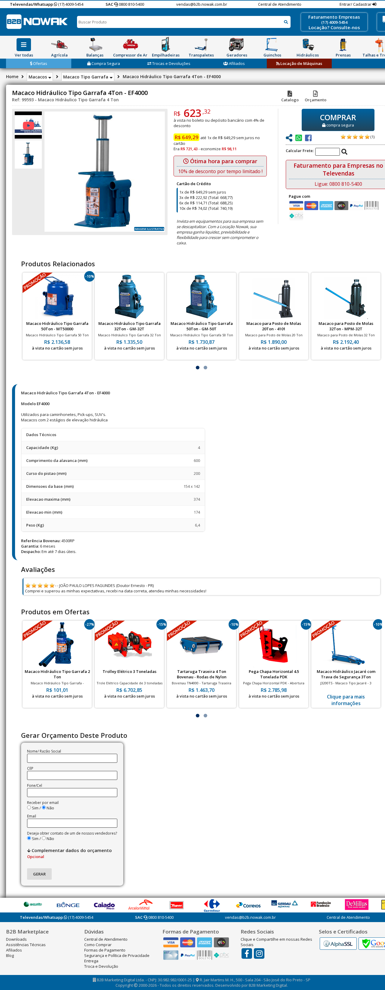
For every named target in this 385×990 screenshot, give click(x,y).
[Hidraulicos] (307, 44)
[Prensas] (343, 44)
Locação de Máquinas (300, 63)
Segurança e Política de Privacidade (116, 955)
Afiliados (236, 63)
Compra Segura (105, 63)
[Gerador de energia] (236, 44)
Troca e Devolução (101, 966)
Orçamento (315, 99)
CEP (30, 768)
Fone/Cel (34, 785)
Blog (10, 955)
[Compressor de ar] (130, 44)
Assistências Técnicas (26, 944)
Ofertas (39, 63)
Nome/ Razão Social (44, 751)
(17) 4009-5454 (70, 4)
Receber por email (43, 802)
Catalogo (290, 99)
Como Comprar (98, 944)
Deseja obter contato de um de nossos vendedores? (72, 833)
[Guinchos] (272, 44)
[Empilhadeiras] (165, 44)
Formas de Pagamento (104, 950)
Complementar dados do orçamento (69, 853)
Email (31, 816)
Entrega (91, 961)
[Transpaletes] (201, 44)
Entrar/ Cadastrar (356, 4)
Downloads (16, 939)
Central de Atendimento (279, 4)
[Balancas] (94, 44)
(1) (372, 136)
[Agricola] (59, 44)
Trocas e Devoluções (170, 63)
